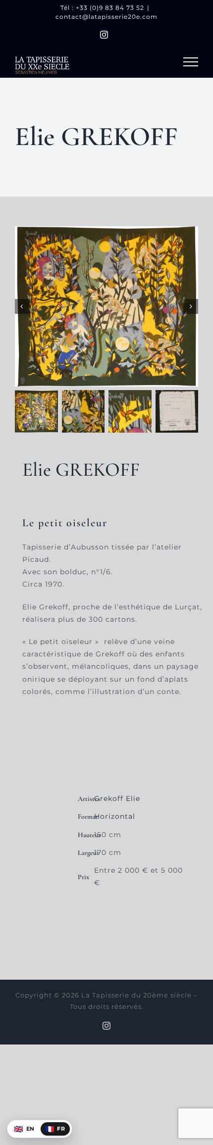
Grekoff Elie (117, 798)
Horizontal (114, 816)
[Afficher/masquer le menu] (190, 61)
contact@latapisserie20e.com (106, 16)
